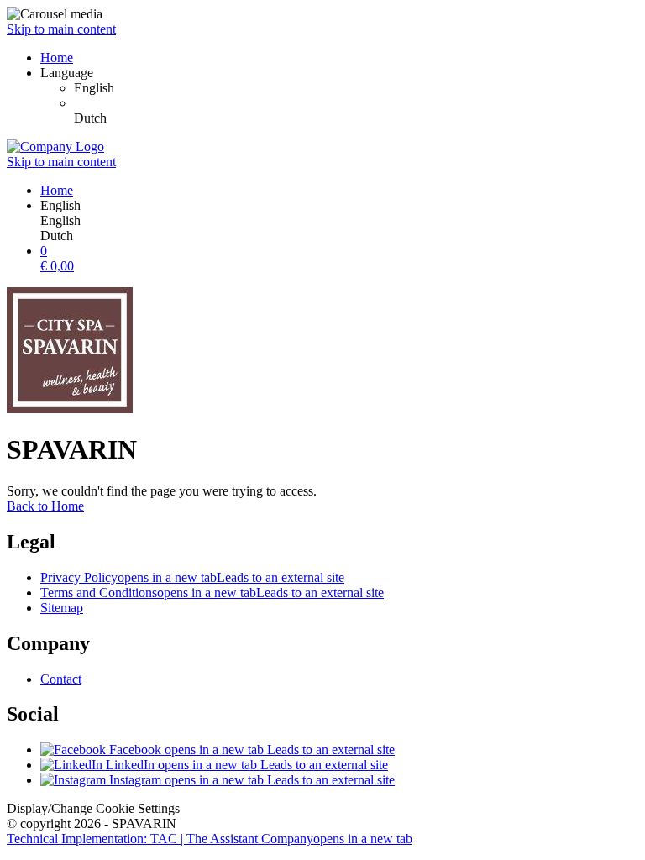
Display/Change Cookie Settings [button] (93, 808)
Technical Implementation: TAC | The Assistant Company (209, 838)
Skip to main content (61, 29)
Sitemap (61, 607)
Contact (60, 679)
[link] (356, 88)
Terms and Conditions (212, 592)
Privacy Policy (192, 577)
